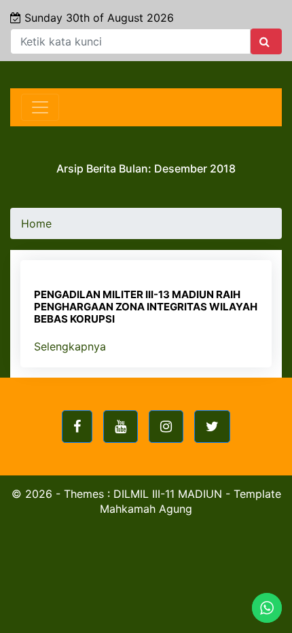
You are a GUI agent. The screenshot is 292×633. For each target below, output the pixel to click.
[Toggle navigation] (40, 107)
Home (36, 223)
